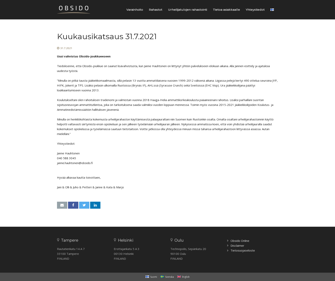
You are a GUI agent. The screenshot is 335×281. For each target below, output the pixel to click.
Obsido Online (240, 241)
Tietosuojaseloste (243, 250)
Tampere (69, 240)
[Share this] (73, 205)
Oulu (179, 240)
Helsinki (125, 240)
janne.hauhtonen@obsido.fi (75, 163)
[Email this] (62, 205)
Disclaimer (237, 245)
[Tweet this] (84, 205)
